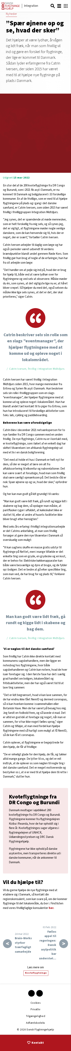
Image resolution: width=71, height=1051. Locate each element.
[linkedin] (39, 993)
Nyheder (11, 14)
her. (51, 908)
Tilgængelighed (35, 1016)
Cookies (36, 1003)
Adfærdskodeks (35, 1023)
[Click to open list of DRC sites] (65, 6)
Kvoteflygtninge (36, 973)
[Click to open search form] (52, 6)
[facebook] (31, 993)
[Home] (11, 9)
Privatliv (35, 1009)
